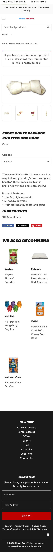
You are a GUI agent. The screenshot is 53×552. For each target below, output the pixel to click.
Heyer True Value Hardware (29, 543)
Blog (26, 445)
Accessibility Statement (36, 529)
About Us (26, 449)
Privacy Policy (22, 526)
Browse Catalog (26, 427)
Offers (26, 436)
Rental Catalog (26, 432)
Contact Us (26, 458)
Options (7, 155)
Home (5, 35)
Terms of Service (11, 529)
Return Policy (39, 526)
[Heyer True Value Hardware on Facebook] (48, 535)
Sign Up (26, 516)
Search (8, 526)
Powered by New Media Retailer (25, 546)
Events (27, 441)
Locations (26, 454)
